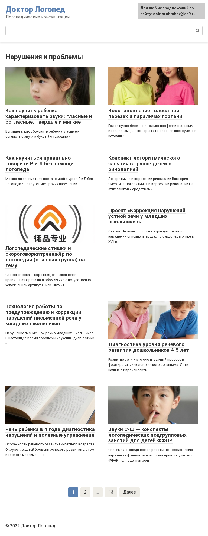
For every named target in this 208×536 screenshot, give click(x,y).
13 (111, 492)
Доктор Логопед (35, 9)
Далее (129, 492)
